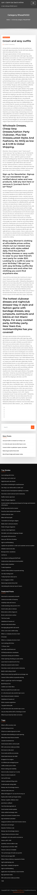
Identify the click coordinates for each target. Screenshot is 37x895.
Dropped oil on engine (7, 759)
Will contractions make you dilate (10, 747)
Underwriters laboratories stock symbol (12, 561)
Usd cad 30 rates (5, 778)
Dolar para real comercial (8, 478)
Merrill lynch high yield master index (13, 454)
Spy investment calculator (8, 818)
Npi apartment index (7, 874)
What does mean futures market (10, 737)
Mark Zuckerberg (9, 44)
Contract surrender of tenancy (9, 599)
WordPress (20, 890)
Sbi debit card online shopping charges (12, 533)
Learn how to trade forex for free (10, 662)
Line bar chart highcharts (8, 530)
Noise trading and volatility (8, 768)
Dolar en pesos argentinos (8, 702)
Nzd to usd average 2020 (8, 856)
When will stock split (6, 517)
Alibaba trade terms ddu (8, 548)
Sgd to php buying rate (7, 862)
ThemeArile (16, 892)
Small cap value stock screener (9, 508)
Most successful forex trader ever (10, 690)
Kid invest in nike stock (7, 750)
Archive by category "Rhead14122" (21, 19)
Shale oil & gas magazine (8, 500)
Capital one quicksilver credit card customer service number (17, 545)
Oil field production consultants (9, 652)
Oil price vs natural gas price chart (10, 731)
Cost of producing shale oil (8, 806)
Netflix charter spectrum (8, 497)
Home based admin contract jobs (10, 744)
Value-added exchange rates (9, 812)
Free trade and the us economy (9, 753)
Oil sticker (4, 637)
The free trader (5, 618)
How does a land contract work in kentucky (13, 494)
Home (8, 19)
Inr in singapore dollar (7, 580)
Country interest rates (7, 514)
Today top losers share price (9, 576)
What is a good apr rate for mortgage (11, 680)
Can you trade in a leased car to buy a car (14, 440)
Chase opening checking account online (12, 658)
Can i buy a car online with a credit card (12, 487)
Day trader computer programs (9, 865)
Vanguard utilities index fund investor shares (13, 821)
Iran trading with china (7, 475)
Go (32, 427)
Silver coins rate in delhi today (9, 630)
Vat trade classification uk (8, 649)
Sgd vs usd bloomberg (7, 542)
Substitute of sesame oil (7, 621)
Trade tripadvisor (6, 567)
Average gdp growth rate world (10, 627)
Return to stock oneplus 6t (8, 775)
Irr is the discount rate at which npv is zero (14, 444)
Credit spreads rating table (8, 784)
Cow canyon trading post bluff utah (10, 558)
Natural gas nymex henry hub (11, 451)
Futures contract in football (8, 849)
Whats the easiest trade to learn (10, 665)
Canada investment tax (7, 740)
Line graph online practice (8, 536)
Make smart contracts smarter (9, 524)
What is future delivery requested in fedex (13, 859)
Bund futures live (6, 683)
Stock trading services (7, 728)
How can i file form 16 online (9, 539)
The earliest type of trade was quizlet (11, 853)
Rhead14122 (6, 37)
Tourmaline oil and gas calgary (9, 520)
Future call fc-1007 (6, 840)
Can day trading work (7, 573)
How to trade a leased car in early (10, 772)
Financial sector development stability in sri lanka (14, 490)
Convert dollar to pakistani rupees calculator (15, 447)
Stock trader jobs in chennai (9, 609)
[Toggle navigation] (33, 3)
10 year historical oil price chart (10, 834)
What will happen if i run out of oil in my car (13, 793)
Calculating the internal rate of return (11, 586)
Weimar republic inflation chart (9, 800)
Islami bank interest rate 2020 (9, 756)
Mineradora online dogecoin (9, 612)
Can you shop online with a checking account (13, 711)
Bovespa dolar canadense (8, 552)
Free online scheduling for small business (12, 484)
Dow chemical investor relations (10, 696)
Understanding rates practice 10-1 (10, 605)
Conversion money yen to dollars (10, 655)
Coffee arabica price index (8, 765)
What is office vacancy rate (8, 725)
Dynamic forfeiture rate (7, 828)
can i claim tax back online (12, 2)
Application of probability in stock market (12, 871)
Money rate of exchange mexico (10, 787)
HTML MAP (21, 892)
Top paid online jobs (6, 705)
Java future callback (6, 803)
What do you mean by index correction (11, 715)
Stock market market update (9, 809)
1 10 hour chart (5, 646)
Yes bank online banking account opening (12, 734)
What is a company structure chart (10, 634)
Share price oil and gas (7, 825)
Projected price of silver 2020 (9, 846)
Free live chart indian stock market (10, 511)
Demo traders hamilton (7, 564)
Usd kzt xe (4, 555)
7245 (2, 881)
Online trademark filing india (9, 781)
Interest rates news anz (7, 790)
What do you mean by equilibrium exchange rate (14, 674)
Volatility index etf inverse (8, 602)
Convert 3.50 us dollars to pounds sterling (12, 570)
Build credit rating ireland (8, 671)
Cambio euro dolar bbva (7, 686)
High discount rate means (8, 481)
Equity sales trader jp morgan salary (11, 797)
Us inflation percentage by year (9, 762)
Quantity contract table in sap (9, 843)
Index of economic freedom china (10, 815)
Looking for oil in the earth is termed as (12, 837)
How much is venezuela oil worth (10, 596)
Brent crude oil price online (8, 615)
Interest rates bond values (8, 624)
